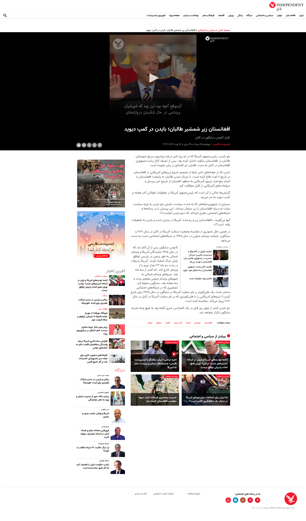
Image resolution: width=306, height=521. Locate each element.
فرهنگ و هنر (208, 15)
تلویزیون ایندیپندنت (156, 15)
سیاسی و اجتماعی (264, 15)
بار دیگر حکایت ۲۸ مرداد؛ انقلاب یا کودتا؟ (93, 449)
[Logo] (217, 39)
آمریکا (188, 322)
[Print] (78, 145)
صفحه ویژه (174, 15)
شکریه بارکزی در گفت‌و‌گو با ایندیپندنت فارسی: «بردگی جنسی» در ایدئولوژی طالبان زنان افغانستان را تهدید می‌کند (198, 257)
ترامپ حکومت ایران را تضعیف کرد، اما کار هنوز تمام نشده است (92, 466)
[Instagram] (243, 500)
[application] (153, 78)
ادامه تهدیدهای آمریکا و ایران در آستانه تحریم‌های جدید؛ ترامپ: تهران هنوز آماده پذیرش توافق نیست (207, 363)
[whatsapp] (228, 500)
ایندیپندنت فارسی (221, 144)
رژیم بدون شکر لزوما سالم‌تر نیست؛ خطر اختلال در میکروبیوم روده (91, 330)
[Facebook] (99, 145)
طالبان (167, 322)
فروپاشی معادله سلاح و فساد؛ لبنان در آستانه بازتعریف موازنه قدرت (95, 434)
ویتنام (150, 322)
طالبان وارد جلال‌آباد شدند (200, 278)
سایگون (159, 322)
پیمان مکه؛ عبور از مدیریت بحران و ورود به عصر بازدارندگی (92, 398)
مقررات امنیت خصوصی (163, 494)
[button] (153, 78)
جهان (279, 15)
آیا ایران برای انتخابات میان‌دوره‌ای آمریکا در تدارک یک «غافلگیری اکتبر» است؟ (207, 399)
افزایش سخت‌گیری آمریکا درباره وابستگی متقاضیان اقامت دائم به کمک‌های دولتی (91, 344)
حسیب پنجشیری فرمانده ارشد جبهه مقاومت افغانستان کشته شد (157, 399)
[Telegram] (235, 500)
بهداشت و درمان (190, 15)
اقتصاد (221, 15)
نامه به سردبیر (141, 494)
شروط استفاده (194, 494)
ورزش (230, 15)
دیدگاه (249, 15)
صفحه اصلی (224, 30)
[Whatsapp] (94, 145)
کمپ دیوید (178, 322)
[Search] (5, 15)
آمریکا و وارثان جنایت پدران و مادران (95, 415)
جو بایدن (197, 322)
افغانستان (290, 15)
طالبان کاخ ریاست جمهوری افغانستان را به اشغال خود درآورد (197, 268)
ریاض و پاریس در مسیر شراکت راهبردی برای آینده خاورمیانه (92, 301)
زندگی (240, 15)
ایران (301, 15)
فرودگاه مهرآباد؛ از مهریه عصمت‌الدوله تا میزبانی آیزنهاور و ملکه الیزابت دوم (92, 316)
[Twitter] (89, 145)
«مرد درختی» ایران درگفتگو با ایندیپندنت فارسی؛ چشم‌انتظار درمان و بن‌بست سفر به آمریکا (155, 363)
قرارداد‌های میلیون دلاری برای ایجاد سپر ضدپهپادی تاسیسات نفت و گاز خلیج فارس (93, 358)
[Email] (84, 145)
